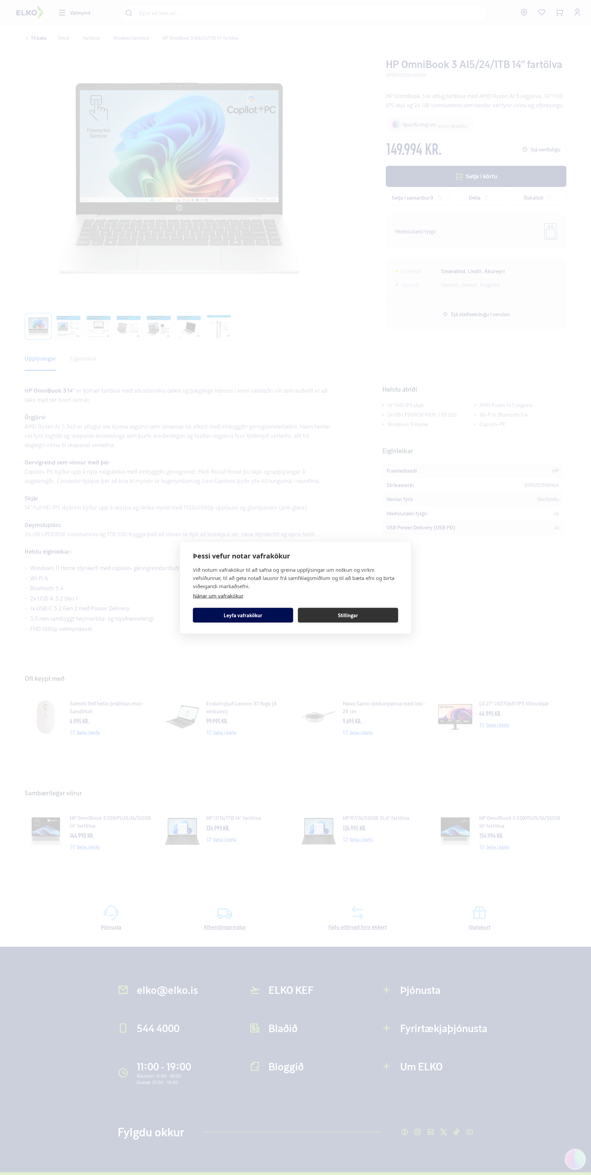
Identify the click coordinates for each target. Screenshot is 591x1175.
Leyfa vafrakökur (243, 615)
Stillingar (348, 615)
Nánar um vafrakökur (218, 595)
